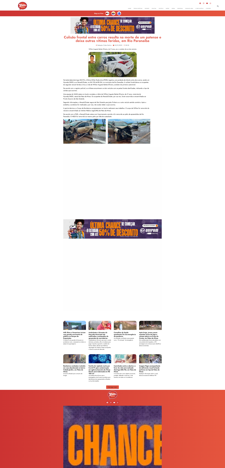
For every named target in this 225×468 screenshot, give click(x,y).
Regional (180, 8)
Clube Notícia (199, 8)
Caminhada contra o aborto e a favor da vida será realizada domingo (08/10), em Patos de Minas (125, 369)
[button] (217, 6)
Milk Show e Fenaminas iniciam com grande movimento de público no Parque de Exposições (74, 335)
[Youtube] (207, 3)
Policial (154, 8)
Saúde (167, 8)
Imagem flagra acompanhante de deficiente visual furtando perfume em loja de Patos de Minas (149, 369)
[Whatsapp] (210, 3)
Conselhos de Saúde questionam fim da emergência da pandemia (125, 334)
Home (129, 8)
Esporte (147, 8)
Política (161, 8)
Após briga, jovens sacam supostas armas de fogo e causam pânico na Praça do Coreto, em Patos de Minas (148, 335)
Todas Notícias (138, 8)
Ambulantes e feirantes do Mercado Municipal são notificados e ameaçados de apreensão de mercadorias (98, 335)
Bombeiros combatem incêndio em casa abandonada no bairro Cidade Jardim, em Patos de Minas (74, 369)
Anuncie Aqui (189, 8)
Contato (208, 8)
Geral (173, 8)
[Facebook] (200, 3)
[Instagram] (203, 3)
